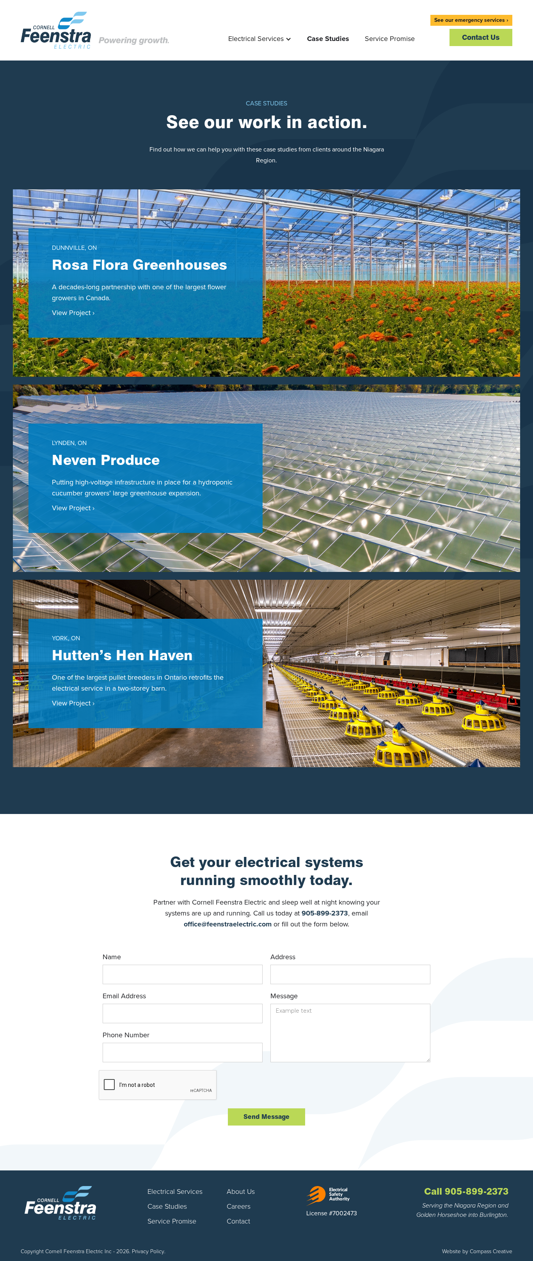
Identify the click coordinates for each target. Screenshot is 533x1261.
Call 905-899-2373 (466, 1191)
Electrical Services (175, 1191)
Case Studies (328, 39)
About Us (241, 1191)
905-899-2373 (325, 913)
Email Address (124, 996)
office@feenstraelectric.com (228, 924)
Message (284, 996)
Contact (238, 1221)
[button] (259, 31)
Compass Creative (491, 1251)
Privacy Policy (148, 1251)
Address (282, 957)
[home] (95, 30)
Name (112, 957)
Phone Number (126, 1035)
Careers (239, 1206)
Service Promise (390, 39)
